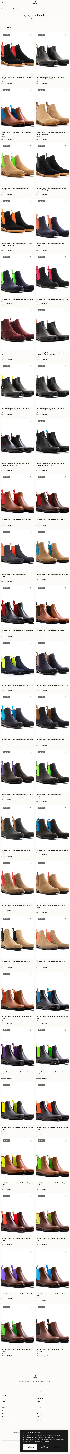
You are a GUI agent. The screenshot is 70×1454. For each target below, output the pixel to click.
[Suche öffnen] (64, 2)
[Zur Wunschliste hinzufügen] (30, 35)
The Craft (40, 1398)
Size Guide (5, 1420)
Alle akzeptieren (30, 1447)
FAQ (3, 1423)
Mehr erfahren (45, 1441)
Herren (9, 9)
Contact (4, 1411)
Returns (4, 1417)
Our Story (40, 1395)
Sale (3, 1401)
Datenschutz (41, 1414)
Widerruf (39, 1420)
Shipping (4, 1414)
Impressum (40, 1411)
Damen (4, 1398)
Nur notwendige (44, 1447)
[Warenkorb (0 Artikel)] (68, 2)
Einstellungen (58, 1447)
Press (38, 1401)
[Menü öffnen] (2, 3)
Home (3, 9)
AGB (38, 1417)
